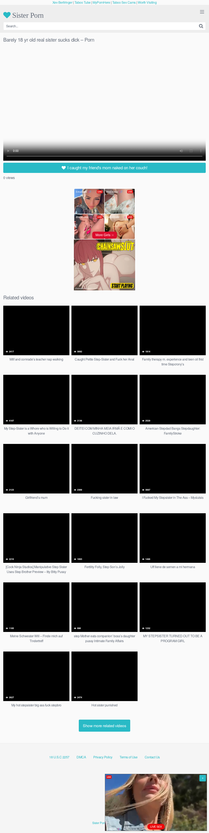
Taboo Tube (82, 2)
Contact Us (152, 757)
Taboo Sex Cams (124, 2)
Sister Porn (27, 15)
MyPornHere (101, 2)
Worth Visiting (147, 2)
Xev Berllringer (62, 2)
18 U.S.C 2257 (59, 757)
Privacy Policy (102, 757)
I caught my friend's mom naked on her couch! (107, 167)
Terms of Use (128, 757)
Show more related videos (104, 725)
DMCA (81, 757)
